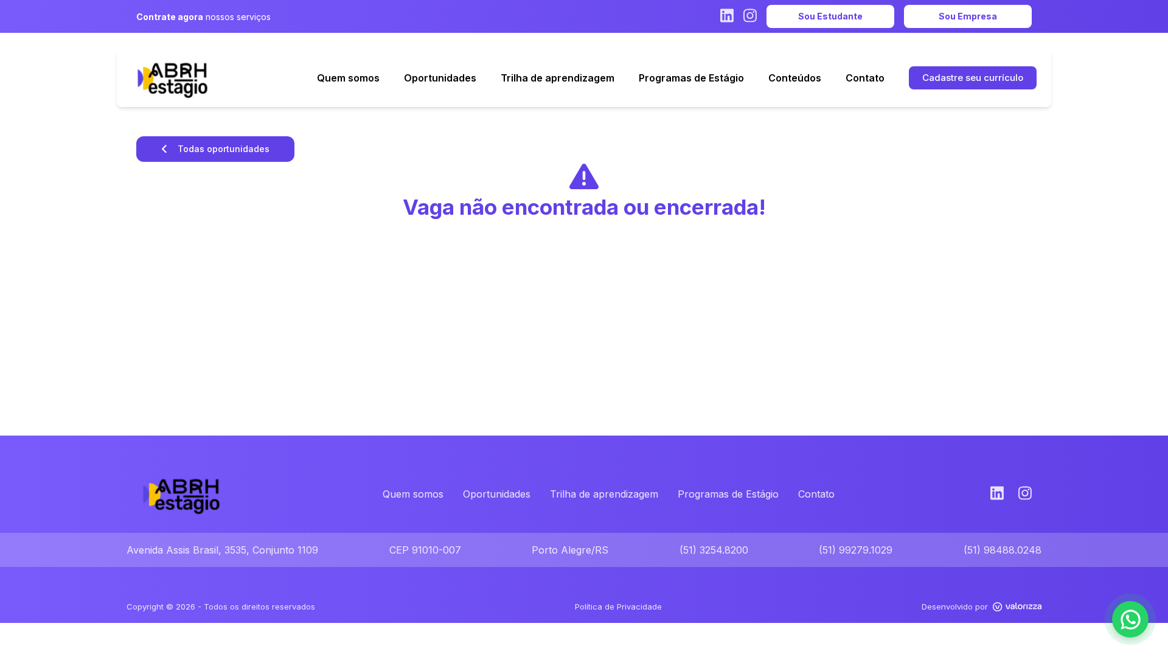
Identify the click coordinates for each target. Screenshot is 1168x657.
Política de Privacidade (618, 606)
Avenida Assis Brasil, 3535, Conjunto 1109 (222, 550)
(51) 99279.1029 (855, 550)
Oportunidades (496, 494)
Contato (816, 494)
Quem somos (413, 494)
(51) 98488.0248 (1002, 550)
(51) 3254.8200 (714, 550)
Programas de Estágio (728, 494)
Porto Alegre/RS (570, 550)
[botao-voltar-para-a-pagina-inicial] (172, 78)
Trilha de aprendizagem (604, 494)
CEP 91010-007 (425, 550)
